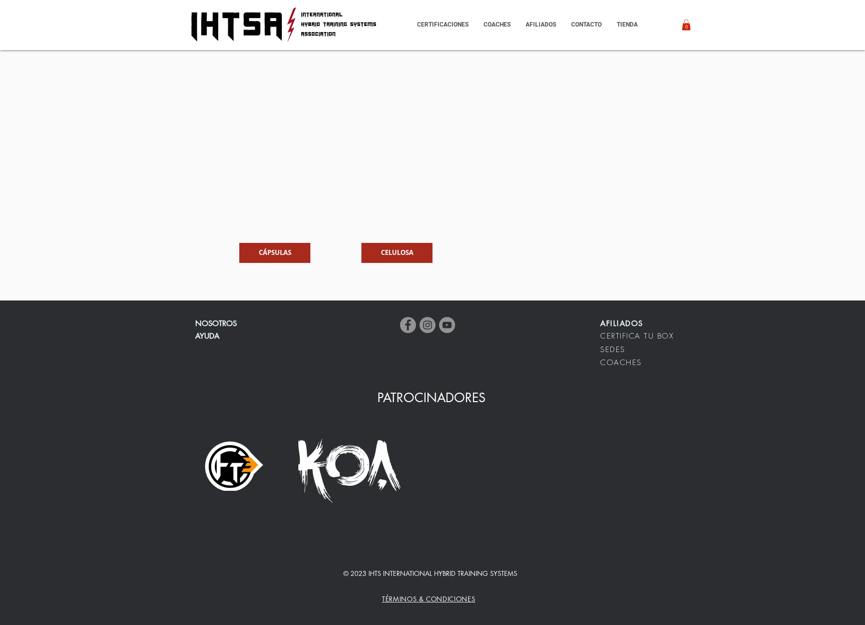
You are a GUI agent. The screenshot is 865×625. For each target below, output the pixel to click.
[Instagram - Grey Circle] (427, 325)
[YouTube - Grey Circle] (447, 325)
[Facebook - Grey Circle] (408, 325)
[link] (686, 25)
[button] (541, 25)
